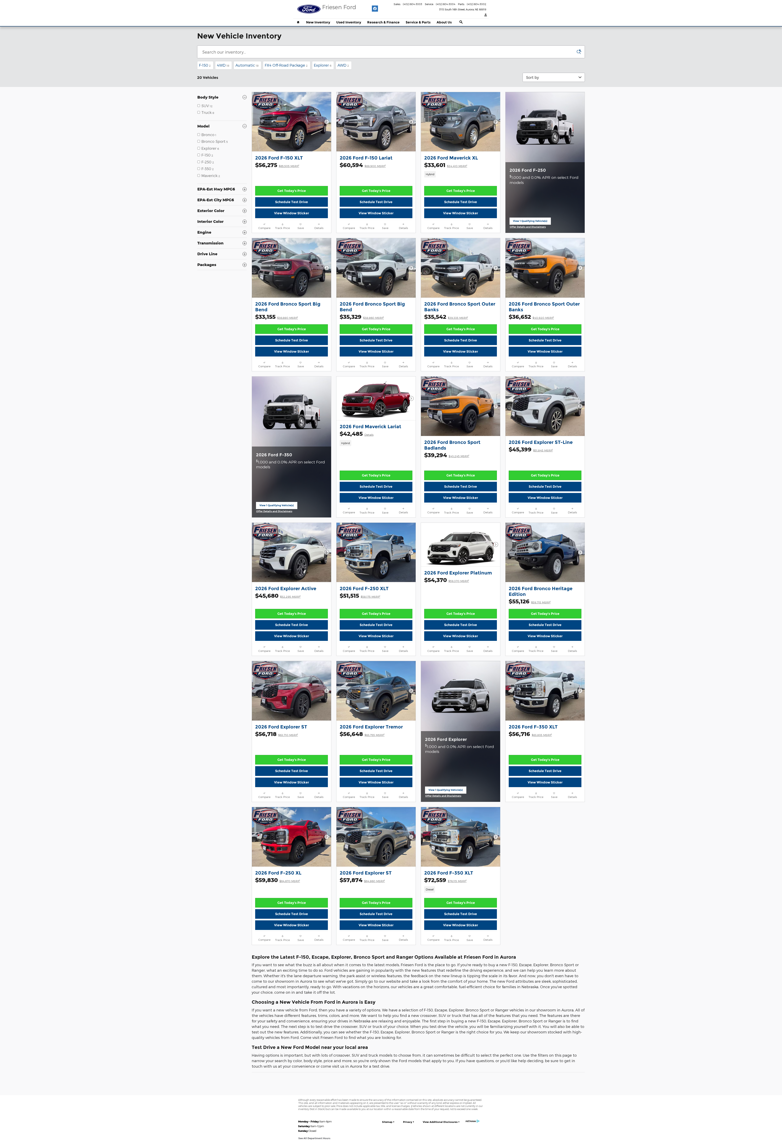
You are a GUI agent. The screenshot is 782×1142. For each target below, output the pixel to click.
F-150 (205, 65)
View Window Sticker (291, 213)
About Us (444, 22)
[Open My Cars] (485, 15)
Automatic (247, 65)
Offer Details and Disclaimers (528, 227)
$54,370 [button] (446, 580)
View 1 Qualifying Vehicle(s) (530, 222)
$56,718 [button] (276, 734)
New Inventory (318, 22)
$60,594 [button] (363, 165)
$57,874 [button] (362, 880)
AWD (343, 65)
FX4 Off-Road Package (286, 65)
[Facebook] (375, 9)
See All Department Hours (314, 1138)
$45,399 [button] (531, 449)
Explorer (322, 65)
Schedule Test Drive (291, 202)
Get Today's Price (291, 191)
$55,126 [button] (530, 601)
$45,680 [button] (278, 595)
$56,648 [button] (362, 734)
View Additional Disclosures (440, 1121)
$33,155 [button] (276, 316)
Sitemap (387, 1121)
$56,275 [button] (277, 165)
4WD (223, 65)
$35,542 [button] (446, 316)
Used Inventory (348, 22)
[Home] (309, 9)
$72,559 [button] (445, 880)
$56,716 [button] (530, 734)
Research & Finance (383, 22)
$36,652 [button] (531, 316)
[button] (460, 174)
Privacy (407, 1121)
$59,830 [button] (277, 880)
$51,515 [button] (360, 595)
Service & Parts (418, 22)
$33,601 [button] (445, 165)
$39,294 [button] (446, 455)
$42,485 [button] (356, 433)
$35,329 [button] (362, 316)
